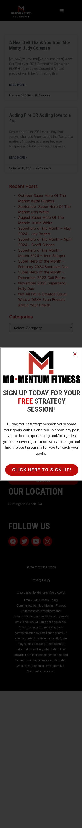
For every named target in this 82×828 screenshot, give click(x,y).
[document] (41, 414)
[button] (75, 354)
